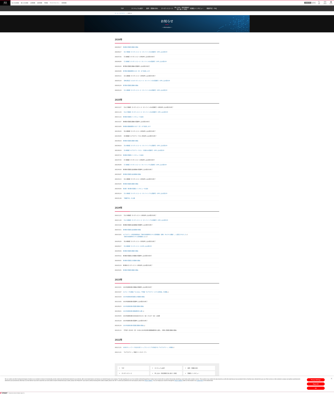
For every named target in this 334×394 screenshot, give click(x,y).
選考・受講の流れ (193, 368)
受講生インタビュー (193, 373)
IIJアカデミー (123, 13)
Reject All (316, 384)
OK (316, 388)
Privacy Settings (316, 380)
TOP (123, 368)
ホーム (116, 13)
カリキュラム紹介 (160, 368)
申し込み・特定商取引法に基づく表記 (166, 373)
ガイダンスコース (127, 373)
